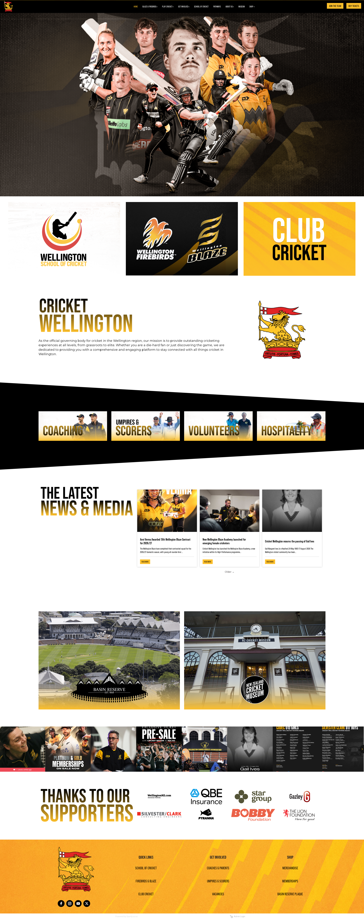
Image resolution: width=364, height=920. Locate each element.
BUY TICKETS (354, 6)
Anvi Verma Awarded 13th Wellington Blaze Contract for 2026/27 (165, 541)
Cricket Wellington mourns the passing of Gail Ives (289, 541)
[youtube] (78, 903)
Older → (229, 572)
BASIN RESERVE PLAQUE (290, 894)
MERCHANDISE (290, 868)
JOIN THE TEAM (335, 6)
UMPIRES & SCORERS (218, 881)
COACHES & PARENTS (218, 868)
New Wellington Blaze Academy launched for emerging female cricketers (224, 541)
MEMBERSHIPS (290, 881)
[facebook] (61, 903)
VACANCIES (218, 894)
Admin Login (239, 916)
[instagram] (69, 903)
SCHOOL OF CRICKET (146, 868)
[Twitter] (86, 903)
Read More (145, 561)
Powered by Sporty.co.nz (126, 916)
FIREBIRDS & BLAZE (146, 881)
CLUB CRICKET (146, 894)
